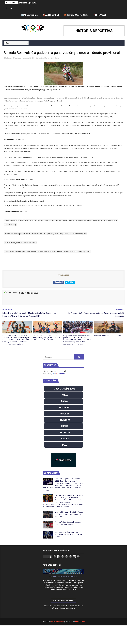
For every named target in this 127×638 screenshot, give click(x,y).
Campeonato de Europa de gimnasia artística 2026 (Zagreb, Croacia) (69, 534)
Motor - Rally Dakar (52, 58)
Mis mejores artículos (64, 600)
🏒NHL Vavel (99, 15)
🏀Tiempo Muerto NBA (76, 15)
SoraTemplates (57, 622)
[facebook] (7, 8)
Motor (41, 58)
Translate (61, 374)
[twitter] (11, 8)
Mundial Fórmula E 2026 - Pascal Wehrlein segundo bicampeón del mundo (69, 514)
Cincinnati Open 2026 (28, 3)
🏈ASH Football (51, 15)
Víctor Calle (80, 622)
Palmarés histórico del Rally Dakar (108, 336)
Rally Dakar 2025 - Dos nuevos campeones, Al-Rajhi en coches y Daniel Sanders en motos (46, 338)
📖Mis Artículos (29, 15)
